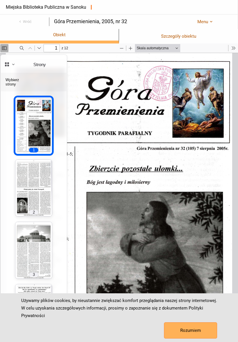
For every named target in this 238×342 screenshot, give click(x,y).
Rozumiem (190, 330)
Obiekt (59, 34)
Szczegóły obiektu (178, 36)
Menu (202, 21)
